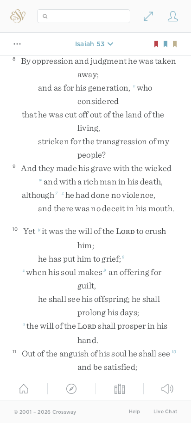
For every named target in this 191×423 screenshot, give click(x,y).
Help (134, 412)
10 (174, 351)
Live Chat (165, 412)
